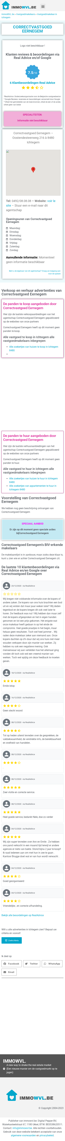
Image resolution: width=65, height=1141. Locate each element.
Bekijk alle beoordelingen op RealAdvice (23, 915)
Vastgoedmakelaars (25, 14)
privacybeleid (47, 1135)
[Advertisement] (32, 395)
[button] (42, 6)
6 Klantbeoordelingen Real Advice (32, 83)
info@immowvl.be (22, 1128)
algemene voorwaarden (23, 1135)
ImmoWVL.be (8, 14)
